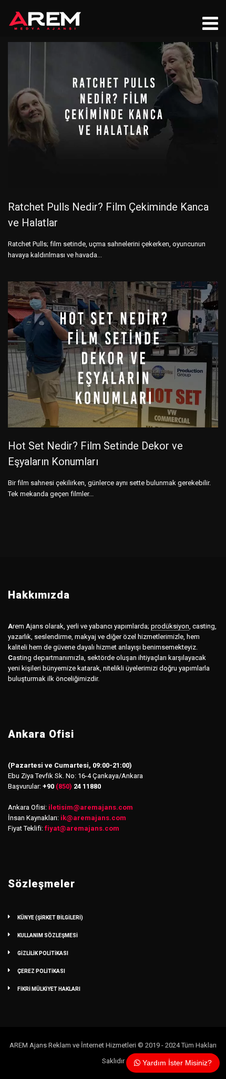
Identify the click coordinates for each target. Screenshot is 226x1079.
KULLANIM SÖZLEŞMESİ (47, 935)
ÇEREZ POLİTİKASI (41, 971)
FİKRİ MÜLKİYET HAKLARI (48, 989)
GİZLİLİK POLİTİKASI (42, 953)
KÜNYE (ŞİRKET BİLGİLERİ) (50, 917)
